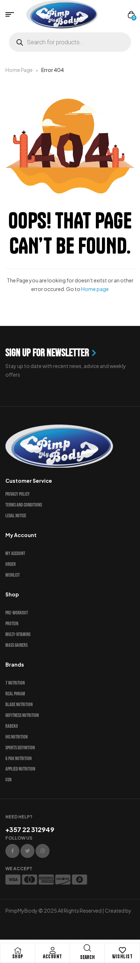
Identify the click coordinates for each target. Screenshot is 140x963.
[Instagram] (43, 851)
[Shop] (17, 950)
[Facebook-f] (12, 851)
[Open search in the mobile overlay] (70, 42)
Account (52, 956)
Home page (95, 289)
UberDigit (16, 919)
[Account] (52, 950)
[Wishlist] (122, 950)
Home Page (19, 70)
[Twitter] (27, 851)
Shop (17, 956)
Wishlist (122, 956)
